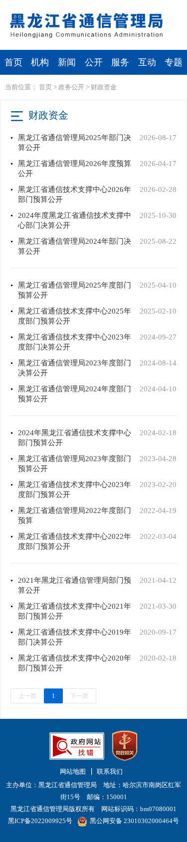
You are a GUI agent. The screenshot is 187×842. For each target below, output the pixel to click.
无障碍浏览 (162, 8)
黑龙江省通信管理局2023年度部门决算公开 (74, 368)
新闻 (67, 62)
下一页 (79, 695)
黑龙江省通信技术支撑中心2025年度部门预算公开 (74, 316)
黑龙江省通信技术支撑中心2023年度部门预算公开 (74, 490)
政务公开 (71, 87)
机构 (40, 62)
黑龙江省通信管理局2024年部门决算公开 (74, 246)
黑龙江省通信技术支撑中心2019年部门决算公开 (74, 637)
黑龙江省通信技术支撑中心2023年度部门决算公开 (74, 342)
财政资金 (104, 87)
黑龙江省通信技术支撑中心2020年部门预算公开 (74, 663)
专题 (174, 62)
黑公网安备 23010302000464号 (134, 821)
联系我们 (110, 771)
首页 (13, 62)
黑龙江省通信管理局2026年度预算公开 (74, 168)
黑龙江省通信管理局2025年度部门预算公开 (74, 290)
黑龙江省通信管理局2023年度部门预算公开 (74, 464)
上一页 (27, 695)
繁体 (120, 8)
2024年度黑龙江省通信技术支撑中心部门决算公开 (74, 220)
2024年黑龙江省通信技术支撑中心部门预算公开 (74, 438)
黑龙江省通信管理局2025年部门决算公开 (74, 143)
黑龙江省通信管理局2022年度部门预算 (74, 515)
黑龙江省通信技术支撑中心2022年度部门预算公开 (74, 541)
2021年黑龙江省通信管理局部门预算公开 (74, 585)
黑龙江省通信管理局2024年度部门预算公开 (74, 394)
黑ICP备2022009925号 (40, 821)
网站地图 (73, 771)
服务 (120, 62)
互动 (147, 62)
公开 (94, 62)
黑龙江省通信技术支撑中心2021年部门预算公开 (74, 611)
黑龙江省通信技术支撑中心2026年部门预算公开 (74, 194)
